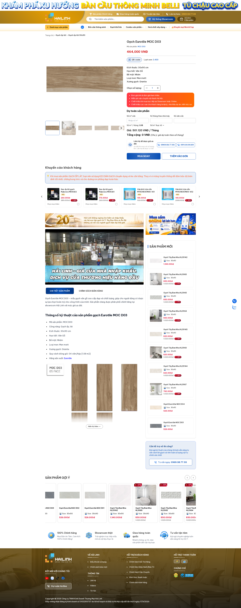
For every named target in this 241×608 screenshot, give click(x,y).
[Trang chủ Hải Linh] (57, 17)
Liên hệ (93, 580)
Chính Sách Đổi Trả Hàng (139, 562)
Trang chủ (49, 35)
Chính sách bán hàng (138, 582)
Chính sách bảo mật (98, 567)
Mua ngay (143, 156)
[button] (52, 128)
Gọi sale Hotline (59, 586)
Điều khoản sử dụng (98, 562)
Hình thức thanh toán (138, 577)
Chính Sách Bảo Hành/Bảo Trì (141, 567)
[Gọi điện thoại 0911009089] (234, 301)
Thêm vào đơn (179, 156)
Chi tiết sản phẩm (60, 291)
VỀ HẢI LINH (93, 555)
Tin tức (93, 591)
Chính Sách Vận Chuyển (139, 572)
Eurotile (68, 358)
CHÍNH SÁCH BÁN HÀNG (91, 291)
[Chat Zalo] (234, 307)
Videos (93, 585)
